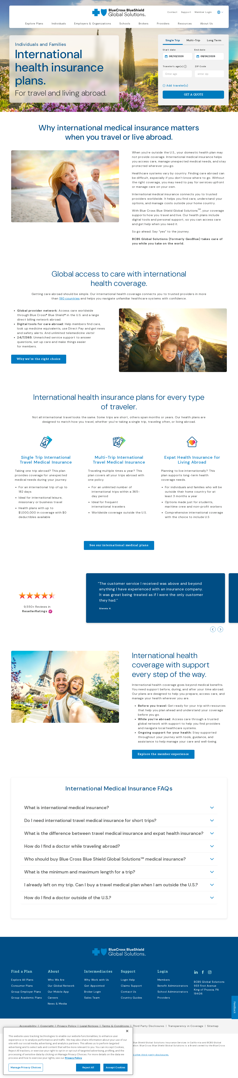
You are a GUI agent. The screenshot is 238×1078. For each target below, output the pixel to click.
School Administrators (172, 991)
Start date (177, 49)
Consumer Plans (22, 985)
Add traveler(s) (177, 85)
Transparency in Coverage (185, 1026)
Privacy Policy (66, 1026)
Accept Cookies (115, 1067)
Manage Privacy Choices (26, 1067)
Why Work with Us (96, 979)
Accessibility (28, 1026)
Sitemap (213, 1026)
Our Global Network (61, 985)
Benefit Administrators (172, 985)
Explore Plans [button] (34, 23)
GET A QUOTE (193, 94)
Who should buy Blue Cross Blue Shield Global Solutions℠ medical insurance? (105, 859)
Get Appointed (94, 985)
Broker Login (92, 991)
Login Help (128, 979)
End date (209, 49)
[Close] (127, 1031)
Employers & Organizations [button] (92, 23)
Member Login (203, 12)
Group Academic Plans (26, 997)
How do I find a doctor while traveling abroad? (72, 846)
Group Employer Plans (26, 991)
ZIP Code (200, 66)
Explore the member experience (163, 754)
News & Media (57, 1003)
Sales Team (92, 997)
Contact (172, 12)
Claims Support (131, 985)
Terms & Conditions (115, 1026)
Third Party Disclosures (148, 1026)
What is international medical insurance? (66, 807)
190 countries (69, 298)
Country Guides (131, 997)
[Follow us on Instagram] (210, 972)
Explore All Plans (22, 979)
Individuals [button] (59, 23)
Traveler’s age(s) (173, 66)
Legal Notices (89, 1026)
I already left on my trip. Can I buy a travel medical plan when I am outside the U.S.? (111, 885)
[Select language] (220, 12)
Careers (53, 997)
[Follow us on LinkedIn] (196, 972)
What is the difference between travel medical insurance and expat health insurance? (113, 833)
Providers (163, 23)
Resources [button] (185, 23)
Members (163, 979)
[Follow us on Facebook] (203, 972)
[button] (185, 66)
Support (186, 12)
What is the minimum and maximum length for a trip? (79, 872)
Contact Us (128, 991)
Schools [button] (124, 23)
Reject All (88, 1067)
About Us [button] (206, 23)
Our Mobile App (58, 991)
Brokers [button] (144, 23)
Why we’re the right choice (39, 359)
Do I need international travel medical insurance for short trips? (90, 820)
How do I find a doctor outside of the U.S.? (67, 897)
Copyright (47, 1026)
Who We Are (56, 979)
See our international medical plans (119, 545)
